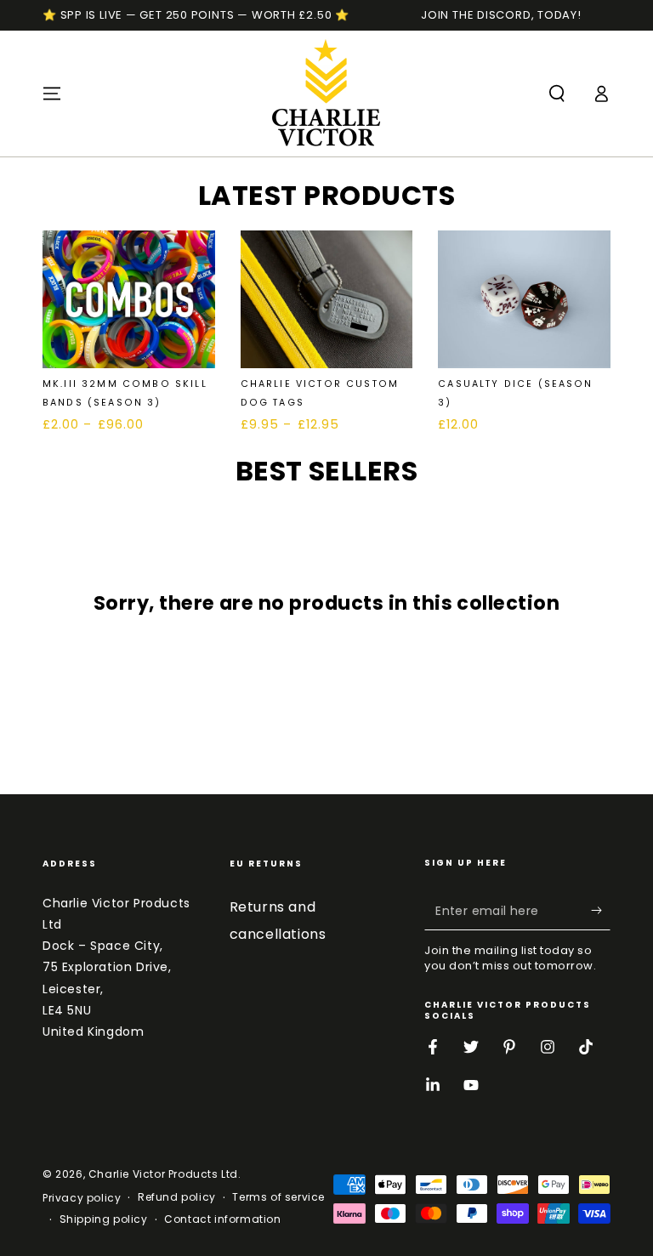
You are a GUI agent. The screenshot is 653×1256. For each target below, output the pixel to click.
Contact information (222, 1219)
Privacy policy (82, 1198)
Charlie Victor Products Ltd (163, 1174)
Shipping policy (104, 1219)
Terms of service (278, 1197)
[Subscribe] (600, 910)
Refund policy (177, 1197)
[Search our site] (557, 93)
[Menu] (52, 93)
